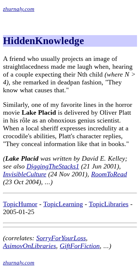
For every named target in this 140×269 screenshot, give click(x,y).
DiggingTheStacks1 (53, 166)
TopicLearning (63, 204)
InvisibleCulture (24, 174)
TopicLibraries (108, 204)
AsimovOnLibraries (29, 246)
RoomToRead (109, 174)
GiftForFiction (80, 246)
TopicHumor (20, 204)
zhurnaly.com (18, 9)
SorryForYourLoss (61, 238)
